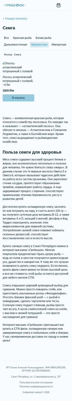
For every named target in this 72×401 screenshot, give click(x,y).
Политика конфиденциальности (36, 386)
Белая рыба (43, 37)
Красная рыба (22, 37)
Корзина (58, 5)
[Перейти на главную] (15, 5)
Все (6, 37)
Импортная (59, 44)
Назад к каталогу (16, 18)
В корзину (18, 97)
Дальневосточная (15, 44)
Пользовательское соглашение (36, 382)
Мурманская (39, 44)
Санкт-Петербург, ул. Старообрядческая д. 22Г (36, 376)
